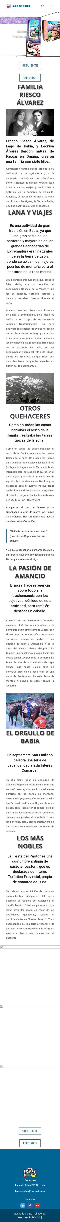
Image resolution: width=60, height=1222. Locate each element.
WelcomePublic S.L (29, 1217)
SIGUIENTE (30, 65)
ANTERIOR (30, 78)
